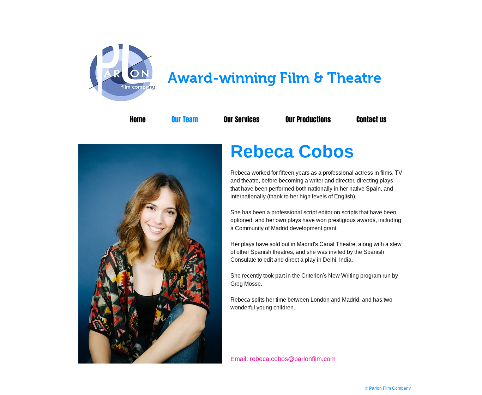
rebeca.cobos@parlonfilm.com (293, 358)
